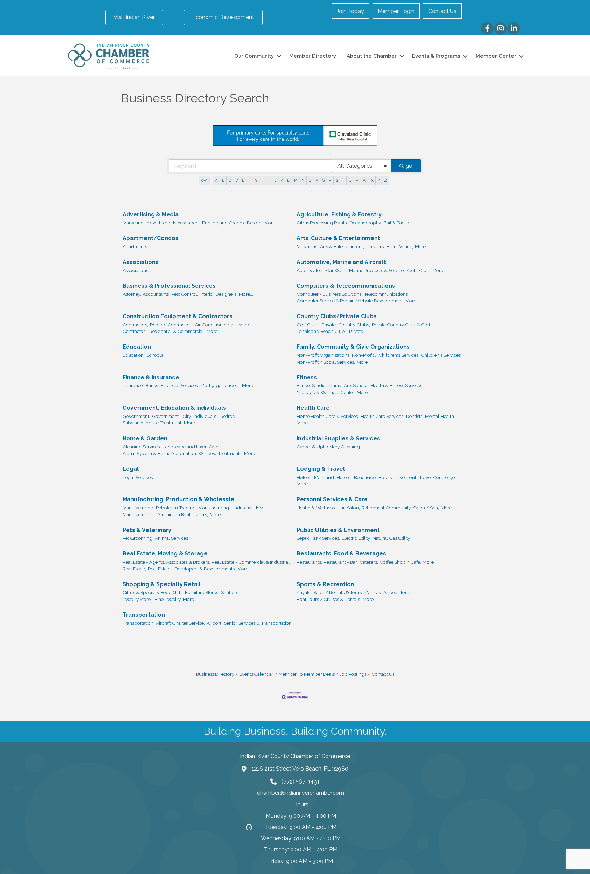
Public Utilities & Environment (338, 530)
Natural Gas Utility (391, 538)
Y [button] (379, 180)
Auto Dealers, (310, 270)
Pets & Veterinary (147, 530)
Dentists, (414, 416)
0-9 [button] (204, 180)
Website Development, (380, 301)
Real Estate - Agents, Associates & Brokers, (166, 562)
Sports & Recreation (325, 584)
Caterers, (369, 562)
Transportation (144, 614)
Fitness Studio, (312, 385)
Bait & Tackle (396, 222)
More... (271, 222)
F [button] (250, 180)
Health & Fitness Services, (396, 385)
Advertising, (158, 222)
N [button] (303, 180)
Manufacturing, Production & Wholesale (178, 499)
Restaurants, (309, 562)
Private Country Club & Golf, (401, 324)
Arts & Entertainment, (342, 246)
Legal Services (138, 477)
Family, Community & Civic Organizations (353, 346)
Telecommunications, (386, 294)
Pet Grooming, (138, 538)
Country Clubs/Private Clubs (337, 316)
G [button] (256, 180)
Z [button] (385, 180)
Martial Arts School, (348, 385)
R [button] (330, 180)
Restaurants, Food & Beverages (341, 553)
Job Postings (353, 674)
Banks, (152, 385)
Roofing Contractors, (171, 324)
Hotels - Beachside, (357, 477)
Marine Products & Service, (377, 270)
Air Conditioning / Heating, (223, 324)
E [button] (243, 180)
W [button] (365, 180)
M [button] (295, 180)
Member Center (496, 56)
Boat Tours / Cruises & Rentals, (329, 599)
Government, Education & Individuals (174, 408)
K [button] (282, 180)
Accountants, (156, 294)
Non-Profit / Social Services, (326, 362)
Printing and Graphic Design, (232, 222)
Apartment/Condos (151, 238)
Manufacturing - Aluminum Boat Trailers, (165, 514)
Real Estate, (134, 569)
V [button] (357, 180)
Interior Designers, (218, 294)
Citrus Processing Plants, (322, 222)
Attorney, (132, 294)
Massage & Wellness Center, (326, 392)
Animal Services (171, 538)
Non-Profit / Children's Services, (385, 355)
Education (137, 346)
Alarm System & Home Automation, (160, 453)
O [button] (310, 180)
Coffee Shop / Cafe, (400, 562)
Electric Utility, (356, 538)
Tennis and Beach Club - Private (330, 331)
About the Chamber (372, 56)
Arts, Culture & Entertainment (338, 238)
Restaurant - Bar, (341, 562)
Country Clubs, (354, 324)
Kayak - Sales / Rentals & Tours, (330, 592)
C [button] (230, 180)
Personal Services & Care (332, 499)
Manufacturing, (138, 507)
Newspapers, (186, 222)
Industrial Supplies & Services (338, 438)
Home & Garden (145, 438)
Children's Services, (441, 355)
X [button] (372, 180)
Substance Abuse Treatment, (152, 422)
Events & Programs (436, 56)
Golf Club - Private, (317, 324)
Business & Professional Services (169, 286)
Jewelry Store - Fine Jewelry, (152, 599)
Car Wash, (336, 270)
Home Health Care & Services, (328, 416)
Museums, (307, 246)
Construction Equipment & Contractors (178, 316)
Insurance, (133, 385)
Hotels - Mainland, (316, 477)
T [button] (343, 180)
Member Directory (312, 56)
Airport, (214, 623)
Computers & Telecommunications (346, 286)
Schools (154, 355)
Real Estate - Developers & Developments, (192, 569)
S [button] (337, 180)
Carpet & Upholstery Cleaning (328, 446)
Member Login (396, 11)
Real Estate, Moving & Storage (165, 553)
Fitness (307, 377)
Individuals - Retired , (215, 416)
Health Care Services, (382, 416)
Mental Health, (440, 416)
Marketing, (134, 222)
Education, (134, 355)
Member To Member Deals (307, 674)
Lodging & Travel (321, 469)
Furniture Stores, (202, 592)
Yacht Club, (418, 270)
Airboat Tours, (397, 592)
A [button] (216, 180)
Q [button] (323, 180)
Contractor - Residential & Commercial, (164, 331)
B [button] (223, 180)
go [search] (409, 166)
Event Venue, (400, 246)
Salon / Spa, (426, 507)
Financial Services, (180, 385)
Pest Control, (184, 294)
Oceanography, (365, 222)
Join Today (350, 11)
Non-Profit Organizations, (323, 355)
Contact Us (442, 11)
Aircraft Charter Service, (180, 623)
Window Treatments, (220, 453)
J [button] (276, 180)
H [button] (263, 180)
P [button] (316, 180)
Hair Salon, (348, 507)
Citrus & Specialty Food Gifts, (153, 592)
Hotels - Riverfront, (397, 477)
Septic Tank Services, (318, 538)
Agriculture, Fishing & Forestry (339, 214)
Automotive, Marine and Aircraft (341, 262)
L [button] (288, 180)
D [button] (236, 180)
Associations (140, 262)
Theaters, (375, 246)
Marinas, (373, 592)
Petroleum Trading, (176, 507)
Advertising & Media (151, 214)
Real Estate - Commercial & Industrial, (251, 562)
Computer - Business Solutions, (329, 294)
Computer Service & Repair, (325, 301)
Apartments (135, 246)
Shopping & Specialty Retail (161, 584)
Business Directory (215, 674)
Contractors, (135, 324)
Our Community (254, 56)
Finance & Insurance (151, 377)
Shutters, (230, 592)
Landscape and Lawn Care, (191, 446)
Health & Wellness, (316, 507)
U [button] (350, 180)
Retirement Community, (386, 507)
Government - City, (172, 416)
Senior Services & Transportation (258, 623)
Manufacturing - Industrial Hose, (231, 507)
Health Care (313, 408)
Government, (136, 416)
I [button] (269, 180)
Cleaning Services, (142, 446)
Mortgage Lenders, (220, 385)
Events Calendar (256, 674)
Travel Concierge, (437, 477)
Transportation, (138, 623)
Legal (131, 469)
